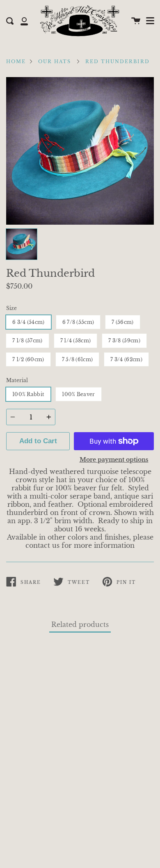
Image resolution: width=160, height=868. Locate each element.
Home (16, 61)
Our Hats (54, 61)
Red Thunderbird (117, 61)
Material (17, 380)
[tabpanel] (80, 151)
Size (11, 308)
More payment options (114, 459)
